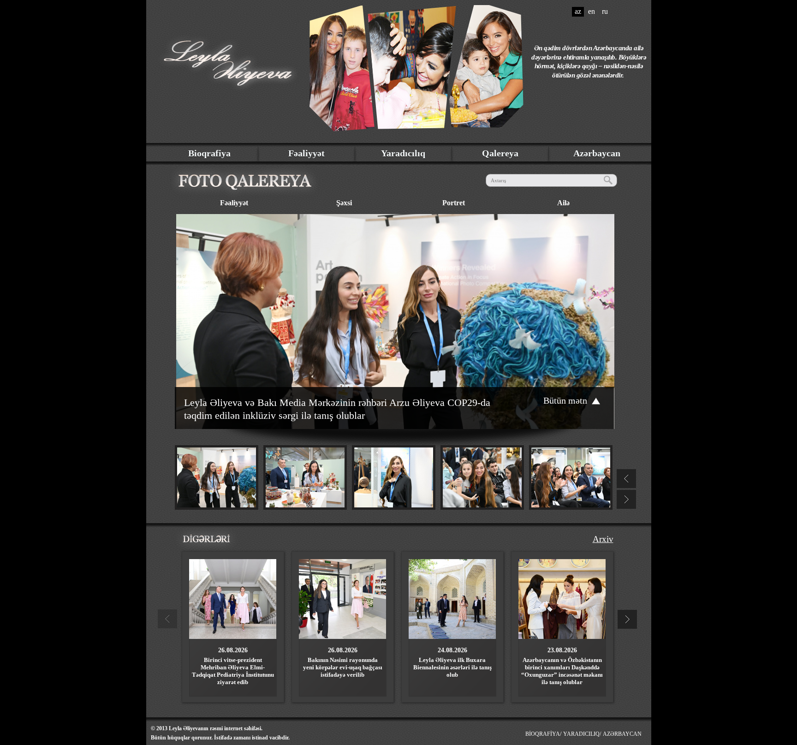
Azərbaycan (596, 153)
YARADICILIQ (581, 734)
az (578, 11)
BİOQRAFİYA (542, 734)
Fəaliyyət (306, 153)
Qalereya (500, 153)
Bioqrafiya (209, 153)
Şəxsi (344, 203)
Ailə (563, 203)
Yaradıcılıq (403, 153)
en (591, 11)
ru (605, 11)
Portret (453, 203)
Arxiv (603, 539)
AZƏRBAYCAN (622, 734)
